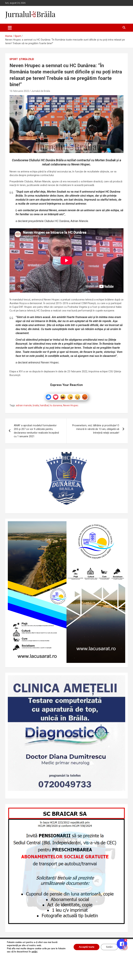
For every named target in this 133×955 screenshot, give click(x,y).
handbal (44, 405)
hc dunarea (56, 405)
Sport (14, 59)
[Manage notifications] (125, 947)
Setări (109, 947)
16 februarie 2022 (19, 91)
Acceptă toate (86, 947)
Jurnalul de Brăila (40, 91)
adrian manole (24, 405)
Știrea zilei (26, 59)
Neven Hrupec (70, 405)
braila (36, 405)
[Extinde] (120, 679)
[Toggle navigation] (9, 28)
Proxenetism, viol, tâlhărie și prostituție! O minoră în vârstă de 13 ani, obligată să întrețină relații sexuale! (95, 429)
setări (34, 951)
